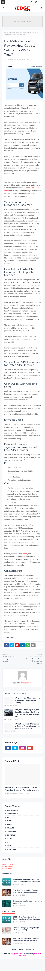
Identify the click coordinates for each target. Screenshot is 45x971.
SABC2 (9, 824)
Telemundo (11, 831)
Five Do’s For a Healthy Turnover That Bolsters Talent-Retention (26, 891)
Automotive (13, 32)
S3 (8, 817)
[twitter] (36, 2)
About (21, 949)
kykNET (9, 846)
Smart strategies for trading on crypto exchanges (27, 902)
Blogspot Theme (17, 954)
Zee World (11, 835)
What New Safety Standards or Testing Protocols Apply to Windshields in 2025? (27, 726)
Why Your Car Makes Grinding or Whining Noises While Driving (27, 700)
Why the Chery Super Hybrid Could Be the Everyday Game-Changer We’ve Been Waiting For (27, 713)
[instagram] (40, 2)
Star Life (10, 828)
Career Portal (7, 869)
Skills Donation (7, 865)
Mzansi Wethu (12, 814)
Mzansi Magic (12, 810)
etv (8, 842)
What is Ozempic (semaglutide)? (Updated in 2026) (26, 929)
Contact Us (30, 949)
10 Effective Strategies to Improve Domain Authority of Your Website (26, 880)
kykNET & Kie (12, 849)
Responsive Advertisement (22, 21)
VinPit (25, 554)
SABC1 (9, 821)
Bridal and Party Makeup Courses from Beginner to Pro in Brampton (22, 789)
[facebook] (31, 2)
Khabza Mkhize (11, 59)
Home (6, 32)
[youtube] (30, 748)
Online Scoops (7, 867)
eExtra (9, 839)
